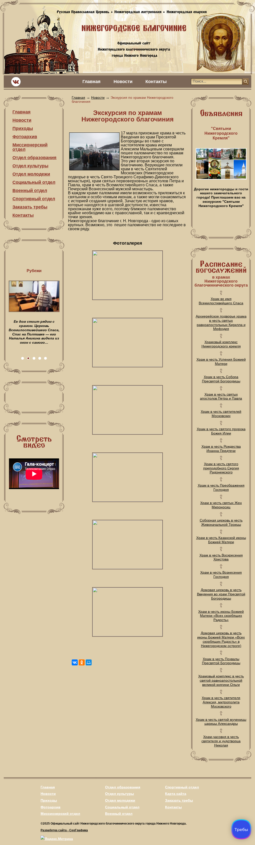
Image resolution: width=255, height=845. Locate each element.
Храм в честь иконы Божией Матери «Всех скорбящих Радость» (221, 616)
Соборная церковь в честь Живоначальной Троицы (221, 522)
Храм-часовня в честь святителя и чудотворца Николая (221, 741)
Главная (91, 81)
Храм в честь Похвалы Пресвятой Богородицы (221, 661)
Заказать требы (29, 207)
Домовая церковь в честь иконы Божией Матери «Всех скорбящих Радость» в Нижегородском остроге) (221, 639)
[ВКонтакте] (75, 662)
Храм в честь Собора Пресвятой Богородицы (221, 379)
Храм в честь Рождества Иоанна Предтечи (221, 448)
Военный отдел (29, 190)
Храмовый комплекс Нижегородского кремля (221, 344)
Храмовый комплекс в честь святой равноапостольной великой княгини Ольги (221, 680)
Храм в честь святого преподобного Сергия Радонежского (221, 468)
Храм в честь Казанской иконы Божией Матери (221, 540)
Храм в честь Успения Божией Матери (221, 361)
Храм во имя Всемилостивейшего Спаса (221, 301)
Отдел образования (34, 157)
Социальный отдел (33, 182)
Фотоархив (24, 136)
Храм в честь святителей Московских (221, 414)
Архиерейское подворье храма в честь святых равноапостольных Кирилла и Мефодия (221, 322)
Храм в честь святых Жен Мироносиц (221, 505)
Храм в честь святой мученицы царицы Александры (221, 722)
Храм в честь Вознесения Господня (221, 574)
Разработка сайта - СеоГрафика (64, 830)
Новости (123, 81)
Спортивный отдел (33, 198)
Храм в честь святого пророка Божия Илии (221, 431)
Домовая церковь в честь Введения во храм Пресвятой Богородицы (221, 594)
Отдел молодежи (31, 174)
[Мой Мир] (89, 662)
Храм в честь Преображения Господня (221, 487)
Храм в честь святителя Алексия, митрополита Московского (221, 702)
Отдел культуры (30, 165)
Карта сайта (175, 794)
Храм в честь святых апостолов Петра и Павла (221, 396)
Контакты (156, 81)
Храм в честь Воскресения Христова (221, 557)
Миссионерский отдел (30, 147)
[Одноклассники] (82, 662)
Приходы (22, 128)
